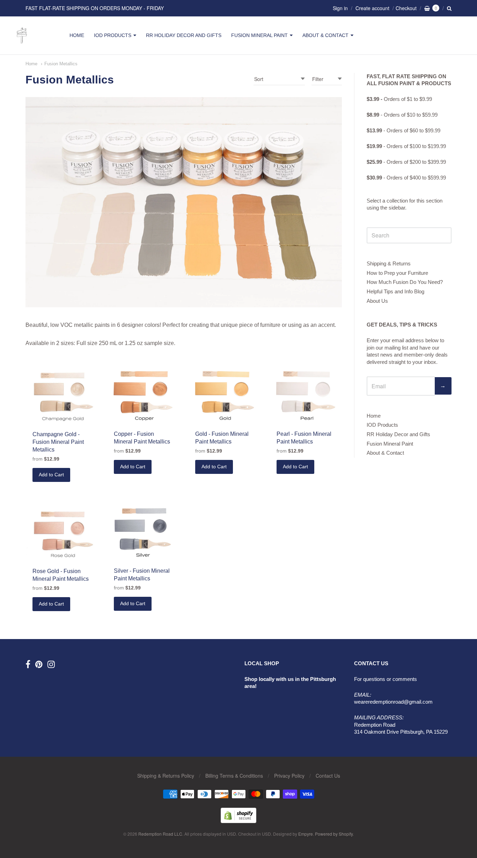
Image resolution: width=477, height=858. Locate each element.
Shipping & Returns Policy (165, 775)
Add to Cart (51, 474)
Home (76, 35)
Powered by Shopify (334, 834)
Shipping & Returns (389, 263)
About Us (377, 301)
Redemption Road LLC (160, 834)
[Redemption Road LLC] (21, 43)
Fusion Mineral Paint (259, 35)
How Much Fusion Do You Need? (405, 282)
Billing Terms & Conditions (234, 775)
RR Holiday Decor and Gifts (183, 35)
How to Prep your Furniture (397, 273)
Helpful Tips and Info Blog (395, 291)
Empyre (305, 834)
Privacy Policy (289, 775)
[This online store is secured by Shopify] (238, 821)
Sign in (340, 8)
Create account (372, 8)
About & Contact (325, 35)
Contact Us (328, 775)
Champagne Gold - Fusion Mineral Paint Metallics (58, 442)
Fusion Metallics (61, 63)
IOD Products (112, 35)
